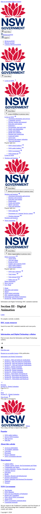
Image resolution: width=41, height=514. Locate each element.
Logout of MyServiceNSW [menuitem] (13, 44)
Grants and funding (14, 131)
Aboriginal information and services (19, 119)
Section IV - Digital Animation (14, 372)
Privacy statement (10, 454)
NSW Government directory (13, 456)
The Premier (8, 490)
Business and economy (15, 198)
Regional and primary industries (18, 139)
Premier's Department (11, 477)
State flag (7, 440)
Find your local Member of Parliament (16, 494)
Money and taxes (13, 204)
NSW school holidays (15, 267)
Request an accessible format (9, 353)
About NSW (12, 258)
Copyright (8, 451)
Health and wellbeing (14, 132)
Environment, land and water (17, 127)
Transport (7, 481)
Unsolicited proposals (11, 502)
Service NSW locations (12, 437)
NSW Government (8, 487)
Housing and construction (16, 134)
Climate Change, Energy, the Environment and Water (21, 465)
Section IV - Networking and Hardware (17, 379)
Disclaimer (8, 453)
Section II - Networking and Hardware (16, 375)
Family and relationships (15, 129)
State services (9, 438)
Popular (4, 431)
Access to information (11, 448)
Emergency (11, 125)
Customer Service (10, 471)
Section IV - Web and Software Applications (18, 365)
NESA (28, 426)
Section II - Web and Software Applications (18, 361)
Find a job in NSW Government (14, 497)
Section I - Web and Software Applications (17, 360)
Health (7, 474)
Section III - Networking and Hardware (16, 377)
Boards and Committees (12, 495)
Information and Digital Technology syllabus (18, 334)
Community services (14, 120)
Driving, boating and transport (17, 122)
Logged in (6, 37)
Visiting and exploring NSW (17, 264)
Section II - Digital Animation (13, 368)
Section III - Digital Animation (14, 370)
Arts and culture (13, 260)
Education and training (15, 124)
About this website (8, 444)
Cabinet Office (9, 464)
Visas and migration (14, 141)
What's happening (11, 257)
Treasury (7, 483)
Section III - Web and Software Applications (18, 363)
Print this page (5, 350)
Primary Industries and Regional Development (18, 479)
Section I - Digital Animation (13, 367)
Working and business (12, 194)
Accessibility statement (11, 449)
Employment (12, 201)
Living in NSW (10, 117)
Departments (6, 460)
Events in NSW (13, 262)
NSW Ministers (9, 492)
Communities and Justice (12, 467)
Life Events (11, 137)
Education (8, 472)
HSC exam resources (9, 323)
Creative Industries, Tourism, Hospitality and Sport (20, 469)
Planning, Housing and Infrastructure (16, 476)
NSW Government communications (15, 500)
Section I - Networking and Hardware (16, 373)
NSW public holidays (14, 265)
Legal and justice (13, 136)
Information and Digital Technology (11, 356)
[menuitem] (10, 41)
